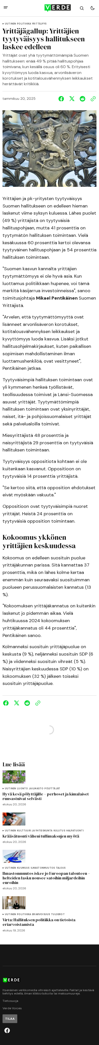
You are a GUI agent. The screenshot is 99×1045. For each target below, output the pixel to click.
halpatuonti (75, 831)
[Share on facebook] (62, 98)
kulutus (59, 831)
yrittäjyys (39, 24)
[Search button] (82, 8)
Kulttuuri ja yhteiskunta (34, 831)
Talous (60, 868)
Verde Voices (12, 1008)
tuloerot (57, 914)
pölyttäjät (52, 789)
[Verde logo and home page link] (50, 8)
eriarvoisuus (41, 914)
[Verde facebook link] (7, 1030)
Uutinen (10, 24)
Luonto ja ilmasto (30, 789)
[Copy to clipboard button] (92, 98)
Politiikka (24, 24)
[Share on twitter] (72, 98)
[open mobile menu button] (6, 8)
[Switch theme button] (92, 8)
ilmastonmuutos (43, 868)
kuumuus (23, 868)
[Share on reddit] (82, 98)
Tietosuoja (10, 1001)
